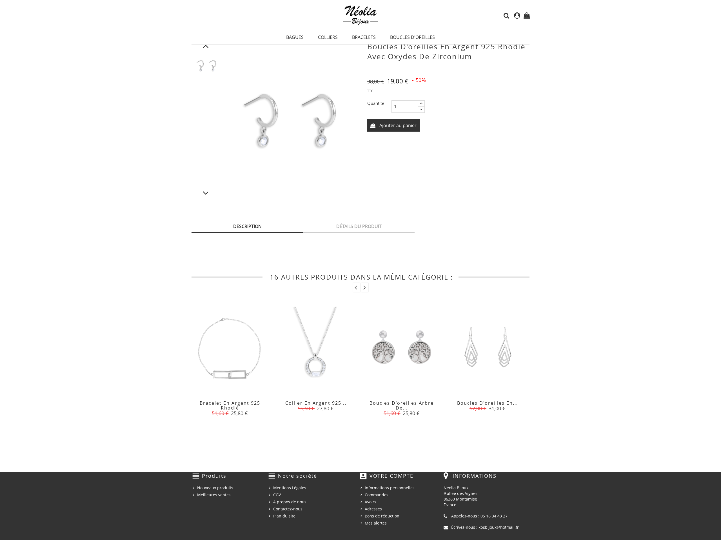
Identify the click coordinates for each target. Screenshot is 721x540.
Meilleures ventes (214, 494)
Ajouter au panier (397, 125)
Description (247, 226)
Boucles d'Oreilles (412, 37)
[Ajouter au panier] (217, 406)
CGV (277, 494)
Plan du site (284, 516)
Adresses (373, 509)
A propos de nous (289, 501)
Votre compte (391, 475)
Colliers (328, 37)
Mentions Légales (289, 487)
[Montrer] (229, 406)
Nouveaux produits (215, 487)
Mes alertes (376, 523)
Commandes (376, 494)
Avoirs (370, 501)
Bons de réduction (382, 516)
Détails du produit (359, 226)
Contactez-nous (287, 509)
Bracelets (364, 37)
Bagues (295, 37)
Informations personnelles (390, 487)
